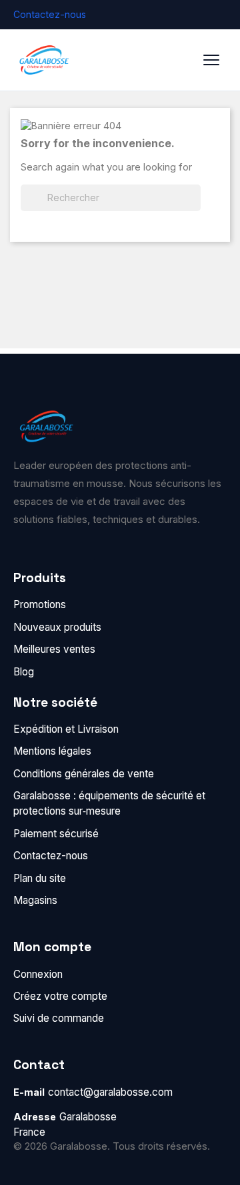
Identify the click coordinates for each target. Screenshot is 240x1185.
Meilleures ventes (54, 649)
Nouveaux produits (57, 627)
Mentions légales (52, 751)
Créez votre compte (60, 996)
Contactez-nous (49, 14)
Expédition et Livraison (66, 729)
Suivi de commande (58, 1018)
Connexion (38, 974)
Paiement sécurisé (56, 833)
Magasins (35, 900)
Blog (23, 671)
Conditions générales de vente (83, 773)
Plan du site (39, 878)
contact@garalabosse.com (110, 1092)
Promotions (39, 604)
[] (195, 207)
